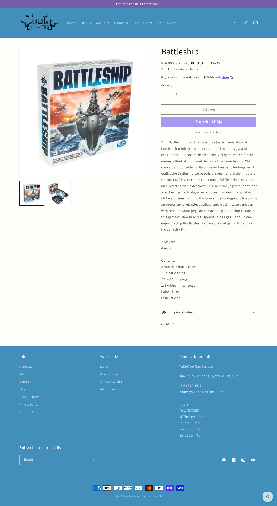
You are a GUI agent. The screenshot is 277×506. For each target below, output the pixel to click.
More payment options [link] (209, 132)
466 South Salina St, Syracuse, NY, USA (208, 376)
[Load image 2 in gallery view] (58, 193)
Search (104, 366)
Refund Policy (29, 397)
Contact (25, 381)
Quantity (166, 85)
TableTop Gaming (132, 496)
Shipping (166, 69)
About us (25, 366)
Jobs (22, 374)
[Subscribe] (92, 460)
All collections (109, 374)
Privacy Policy (28, 404)
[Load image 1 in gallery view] (31, 193)
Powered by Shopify (152, 496)
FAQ (22, 389)
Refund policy (109, 389)
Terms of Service (30, 412)
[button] (85, 22)
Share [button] (170, 324)
